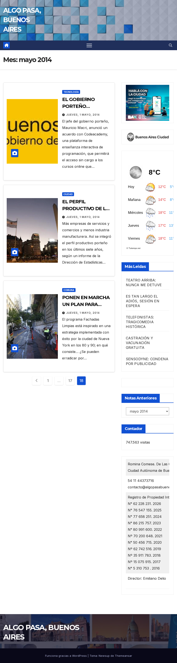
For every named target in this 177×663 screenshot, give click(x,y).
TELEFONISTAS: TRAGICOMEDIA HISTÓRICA (140, 322)
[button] (170, 45)
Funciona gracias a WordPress (66, 655)
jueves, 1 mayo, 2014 (83, 114)
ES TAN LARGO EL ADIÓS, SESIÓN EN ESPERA (142, 301)
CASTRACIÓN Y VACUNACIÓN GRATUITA (139, 343)
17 (70, 380)
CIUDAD (68, 194)
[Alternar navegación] (89, 45)
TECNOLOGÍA (71, 92)
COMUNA (68, 290)
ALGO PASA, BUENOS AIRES (22, 19)
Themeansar (123, 655)
